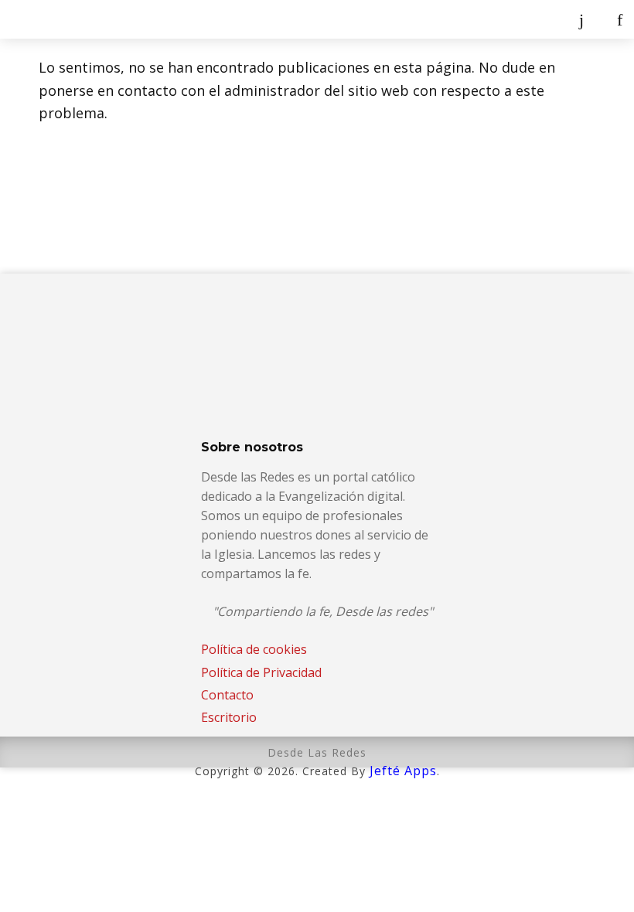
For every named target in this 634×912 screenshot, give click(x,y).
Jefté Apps (403, 770)
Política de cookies (254, 649)
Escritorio (229, 717)
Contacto (227, 694)
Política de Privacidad (261, 672)
